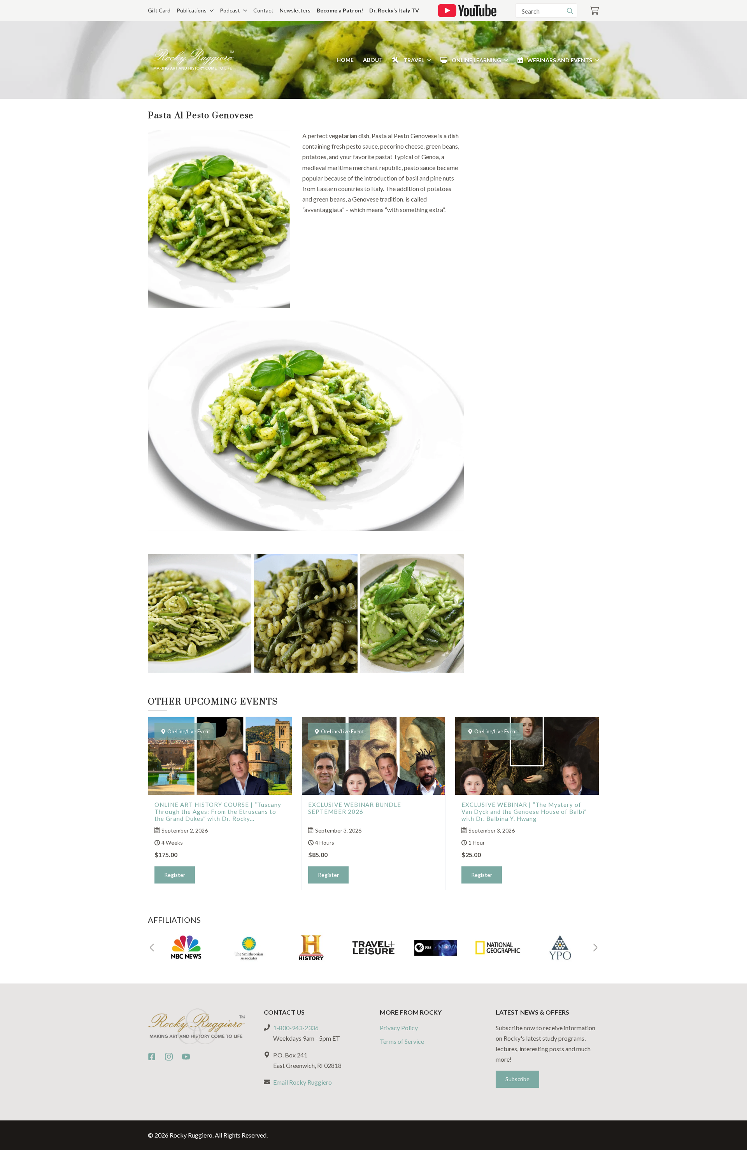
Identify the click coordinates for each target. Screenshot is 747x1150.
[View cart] (594, 10)
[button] (152, 948)
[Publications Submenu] (210, 10)
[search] (570, 11)
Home (345, 59)
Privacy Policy (399, 1027)
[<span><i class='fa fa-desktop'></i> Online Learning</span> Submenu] (504, 60)
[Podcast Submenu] (243, 10)
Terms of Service (402, 1041)
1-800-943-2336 (296, 1027)
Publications (192, 10)
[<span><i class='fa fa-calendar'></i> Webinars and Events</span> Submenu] (595, 60)
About (373, 59)
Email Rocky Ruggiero (302, 1082)
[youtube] (186, 1057)
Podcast (230, 10)
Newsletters (295, 10)
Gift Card (159, 10)
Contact (263, 10)
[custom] (152, 1057)
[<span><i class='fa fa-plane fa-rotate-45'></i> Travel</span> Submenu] (427, 60)
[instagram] (169, 1057)
